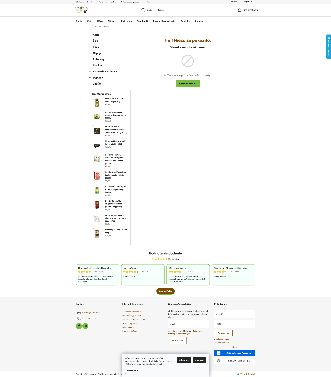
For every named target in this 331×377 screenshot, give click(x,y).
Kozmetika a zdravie (105, 71)
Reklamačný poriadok (107, 2)
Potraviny (98, 59)
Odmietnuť (184, 360)
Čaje (95, 41)
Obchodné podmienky (84, 2)
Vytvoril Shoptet (247, 374)
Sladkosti (98, 65)
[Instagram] (85, 326)
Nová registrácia (221, 339)
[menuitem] (79, 21)
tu (164, 364)
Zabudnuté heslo (221, 342)
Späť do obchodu (187, 83)
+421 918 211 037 (89, 318)
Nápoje (97, 53)
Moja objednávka (129, 331)
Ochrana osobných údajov (131, 2)
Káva (96, 47)
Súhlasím (199, 360)
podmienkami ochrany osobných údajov (185, 332)
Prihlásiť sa (177, 340)
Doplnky (98, 78)
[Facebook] (79, 326)
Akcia (96, 35)
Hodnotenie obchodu (165, 253)
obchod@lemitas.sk (91, 312)
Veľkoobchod (128, 327)
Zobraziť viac (165, 291)
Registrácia (248, 2)
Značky (97, 84)
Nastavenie (132, 370)
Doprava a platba (129, 323)
